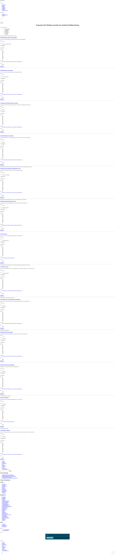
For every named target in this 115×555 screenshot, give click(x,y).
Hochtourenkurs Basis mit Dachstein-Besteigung (9, 476)
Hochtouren (4, 4)
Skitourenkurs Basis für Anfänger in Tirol (8, 201)
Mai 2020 (3, 492)
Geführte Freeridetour (5, 502)
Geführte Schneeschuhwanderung (7, 506)
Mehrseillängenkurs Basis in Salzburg (7, 474)
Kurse (6, 33)
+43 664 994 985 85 (6, 530)
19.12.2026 (7, 421)
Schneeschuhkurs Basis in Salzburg (6, 135)
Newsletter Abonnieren (50, 537)
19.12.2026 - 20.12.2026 (12, 290)
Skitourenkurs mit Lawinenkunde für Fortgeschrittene (10, 299)
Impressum (3, 465)
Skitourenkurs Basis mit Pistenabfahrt (7, 364)
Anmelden (3, 524)
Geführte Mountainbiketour (6, 505)
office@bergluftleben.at (6, 529)
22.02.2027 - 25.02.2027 (12, 94)
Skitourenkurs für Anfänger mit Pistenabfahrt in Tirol (10, 168)
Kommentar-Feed (4, 525)
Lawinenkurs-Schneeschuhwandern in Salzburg (9, 103)
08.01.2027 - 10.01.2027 (5, 192)
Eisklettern (3, 8)
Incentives (7, 32)
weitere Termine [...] (19, 61)
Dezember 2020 (4, 490)
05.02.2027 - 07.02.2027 (12, 323)
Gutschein (3, 15)
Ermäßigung (4, 462)
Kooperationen (4, 468)
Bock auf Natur (4, 463)
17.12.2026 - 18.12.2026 (5, 290)
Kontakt (3, 543)
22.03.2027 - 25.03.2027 (12, 61)
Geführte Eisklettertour (5, 501)
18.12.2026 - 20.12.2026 (5, 159)
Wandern (3, 9)
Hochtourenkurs (4, 509)
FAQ (3, 464)
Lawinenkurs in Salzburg (5, 430)
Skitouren (3, 5)
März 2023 (3, 485)
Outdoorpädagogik (5, 516)
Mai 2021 (3, 488)
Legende (3, 548)
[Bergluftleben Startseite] (2, 0)
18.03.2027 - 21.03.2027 (5, 61)
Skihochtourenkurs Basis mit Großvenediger (8, 37)
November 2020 (4, 491)
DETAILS (2, 66)
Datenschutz (4, 547)
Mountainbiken (4, 515)
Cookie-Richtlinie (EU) (5, 469)
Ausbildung (7, 29)
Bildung (6, 30)
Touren (6, 34)
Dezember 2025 (4, 484)
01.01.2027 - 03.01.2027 (12, 159)
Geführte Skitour (4, 507)
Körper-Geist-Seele (5, 513)
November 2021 (4, 486)
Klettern (3, 6)
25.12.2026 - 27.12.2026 (12, 225)
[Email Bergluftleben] (2, 17)
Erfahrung (7, 31)
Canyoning (3, 496)
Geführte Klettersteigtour (5, 504)
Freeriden (3, 7)
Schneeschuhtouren (5, 10)
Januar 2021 (4, 489)
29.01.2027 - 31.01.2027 (12, 192)
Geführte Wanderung (5, 508)
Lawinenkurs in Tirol (4, 266)
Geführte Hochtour (5, 503)
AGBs (3, 467)
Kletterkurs (3, 510)
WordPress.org (4, 526)
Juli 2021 (3, 487)
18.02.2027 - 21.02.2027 (5, 94)
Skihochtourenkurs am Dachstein (6, 70)
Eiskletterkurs (4, 497)
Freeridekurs (4, 499)
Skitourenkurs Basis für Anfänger (6, 332)
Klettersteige (4, 512)
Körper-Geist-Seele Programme (6, 514)
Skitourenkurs (4, 519)
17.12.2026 (3, 421)
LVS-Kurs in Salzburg (4, 397)
